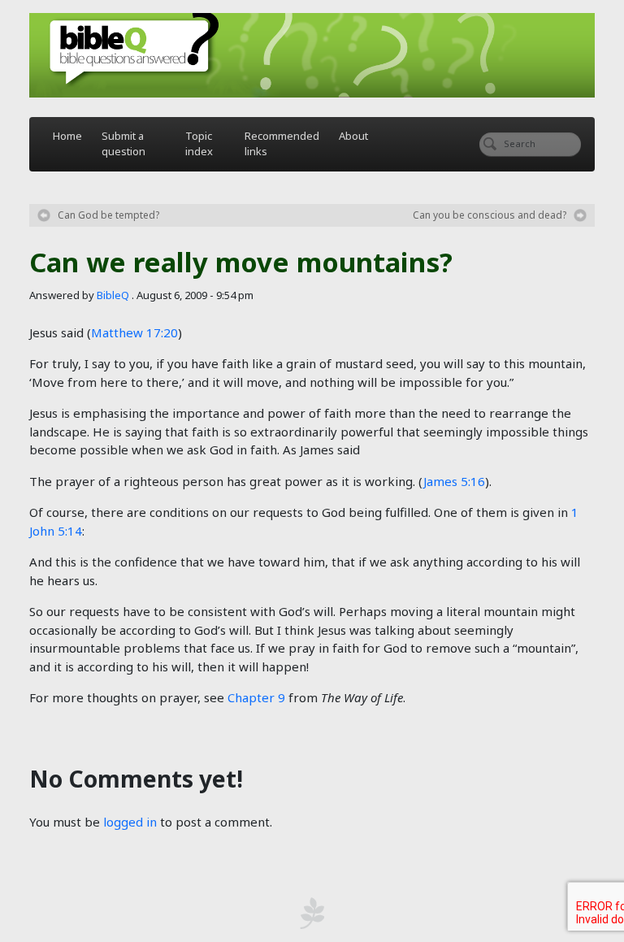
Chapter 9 (256, 697)
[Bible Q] (312, 55)
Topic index (199, 143)
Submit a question (123, 143)
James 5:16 (454, 481)
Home (67, 135)
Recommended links (282, 143)
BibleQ (113, 295)
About (353, 135)
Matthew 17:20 (134, 332)
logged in (130, 822)
